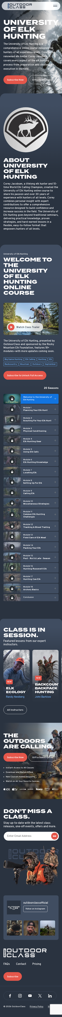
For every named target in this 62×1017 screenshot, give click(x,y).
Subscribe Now (15, 79)
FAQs (6, 964)
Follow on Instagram (35, 908)
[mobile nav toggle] (55, 5)
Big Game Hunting (13, 359)
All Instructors (15, 710)
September (50, 364)
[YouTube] (30, 996)
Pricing (36, 964)
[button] (31, 399)
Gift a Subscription (42, 79)
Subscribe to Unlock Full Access (25, 375)
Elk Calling (30, 359)
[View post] (14, 928)
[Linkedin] (50, 996)
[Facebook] (10, 996)
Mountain (24, 364)
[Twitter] (40, 996)
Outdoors (37, 364)
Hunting (42, 359)
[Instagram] (20, 996)
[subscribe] (54, 836)
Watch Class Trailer (28, 327)
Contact (21, 964)
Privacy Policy (36, 1006)
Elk (50, 359)
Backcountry (11, 364)
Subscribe (12, 976)
